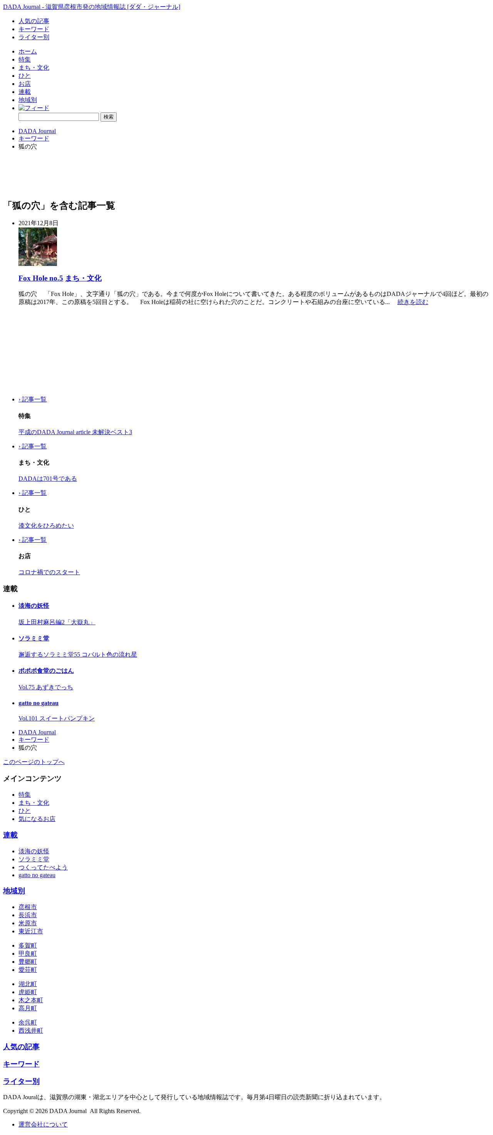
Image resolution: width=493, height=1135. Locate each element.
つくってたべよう (43, 867)
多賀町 (27, 945)
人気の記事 (33, 21)
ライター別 (33, 37)
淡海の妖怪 (33, 605)
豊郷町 (27, 961)
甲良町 (27, 953)
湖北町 (27, 984)
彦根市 (27, 907)
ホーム (27, 51)
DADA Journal (37, 131)
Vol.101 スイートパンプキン (56, 718)
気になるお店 (36, 819)
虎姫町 (27, 992)
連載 (24, 92)
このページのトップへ (34, 762)
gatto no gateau (38, 703)
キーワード (33, 29)
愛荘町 (27, 969)
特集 (24, 59)
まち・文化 (33, 67)
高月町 (27, 1008)
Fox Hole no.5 (40, 278)
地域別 (27, 100)
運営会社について (43, 1124)
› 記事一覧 (32, 399)
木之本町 (30, 1000)
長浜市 (27, 915)
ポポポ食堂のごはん (46, 670)
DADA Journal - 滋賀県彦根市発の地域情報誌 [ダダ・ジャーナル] (91, 6)
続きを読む (412, 302)
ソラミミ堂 (33, 638)
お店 (24, 83)
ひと (24, 75)
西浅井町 (30, 1030)
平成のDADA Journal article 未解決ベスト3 (75, 432)
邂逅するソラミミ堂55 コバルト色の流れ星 (77, 654)
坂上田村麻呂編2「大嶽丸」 (57, 622)
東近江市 (30, 931)
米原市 (27, 923)
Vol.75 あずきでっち (45, 687)
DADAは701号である (47, 478)
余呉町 (27, 1022)
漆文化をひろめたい (46, 525)
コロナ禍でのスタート (49, 572)
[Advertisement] (41, 351)
